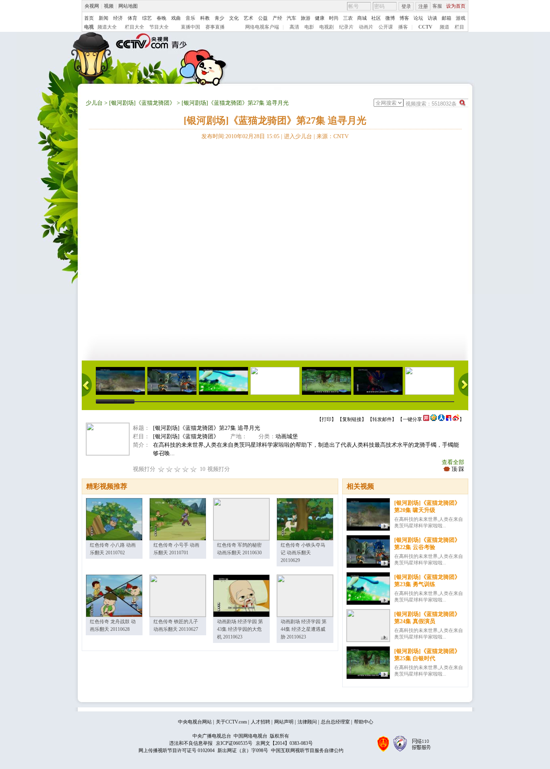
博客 (404, 18)
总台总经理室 (335, 722)
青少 (219, 18)
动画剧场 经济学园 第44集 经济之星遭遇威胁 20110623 (304, 629)
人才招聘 (260, 722)
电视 (89, 27)
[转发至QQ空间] (433, 419)
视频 (109, 6)
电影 (309, 27)
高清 (294, 27)
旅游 (305, 18)
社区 (376, 18)
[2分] (161, 469)
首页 (89, 18)
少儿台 (94, 103)
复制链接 (352, 419)
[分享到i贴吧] (448, 419)
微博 (390, 18)
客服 (437, 6)
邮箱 (446, 18)
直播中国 (190, 27)
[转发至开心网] (426, 419)
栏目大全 (134, 27)
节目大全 (159, 27)
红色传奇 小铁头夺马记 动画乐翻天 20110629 (303, 552)
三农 (348, 18)
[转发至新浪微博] (456, 419)
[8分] (186, 469)
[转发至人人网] (441, 419)
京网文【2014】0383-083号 (284, 743)
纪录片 (346, 27)
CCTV (425, 27)
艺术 (248, 18)
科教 (205, 18)
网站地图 (128, 6)
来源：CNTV (332, 136)
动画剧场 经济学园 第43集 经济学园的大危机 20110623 (240, 629)
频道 (444, 27)
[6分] (178, 469)
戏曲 (176, 18)
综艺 (147, 18)
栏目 (459, 27)
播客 (403, 27)
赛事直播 (215, 27)
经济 (118, 18)
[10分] (194, 469)
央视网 (92, 6)
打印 (326, 419)
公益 (263, 18)
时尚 (334, 18)
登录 (406, 6)
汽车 (291, 18)
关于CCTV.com (231, 722)
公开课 (385, 27)
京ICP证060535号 (234, 743)
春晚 (161, 18)
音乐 (190, 18)
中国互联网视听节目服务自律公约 (307, 750)
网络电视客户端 (262, 27)
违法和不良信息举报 (191, 743)
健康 (320, 18)
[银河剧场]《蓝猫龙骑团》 (142, 103)
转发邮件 (382, 419)
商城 (362, 18)
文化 (234, 18)
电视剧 (326, 27)
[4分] (169, 469)
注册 (423, 6)
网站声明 (284, 722)
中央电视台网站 (195, 722)
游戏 (460, 18)
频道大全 (107, 27)
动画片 (366, 27)
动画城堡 (286, 436)
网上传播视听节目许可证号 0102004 (177, 750)
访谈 (432, 18)
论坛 (418, 18)
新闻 (103, 18)
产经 (277, 18)
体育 (132, 18)
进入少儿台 (298, 136)
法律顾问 (307, 722)
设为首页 (455, 6)
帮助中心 (363, 722)
